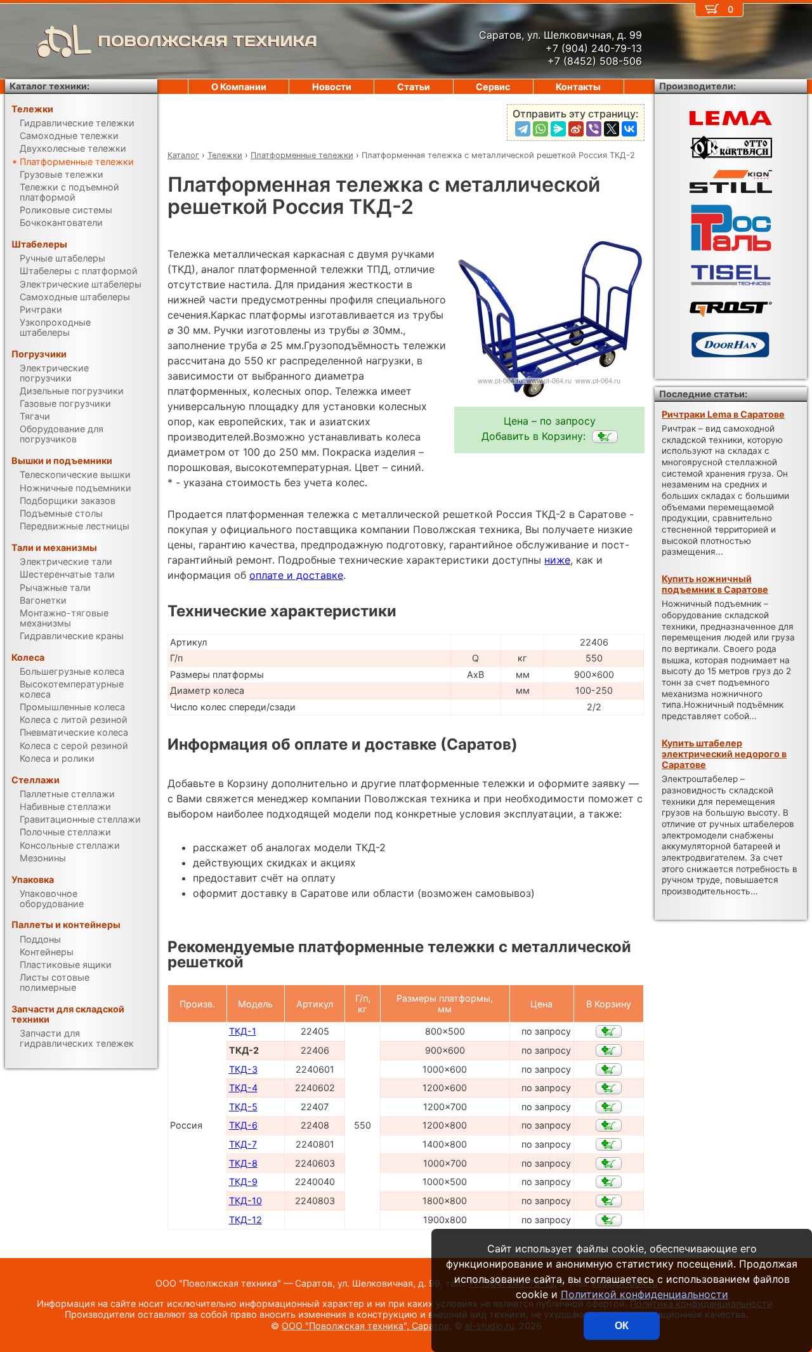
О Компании (238, 86)
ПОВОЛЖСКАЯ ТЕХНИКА (207, 41)
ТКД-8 (243, 1163)
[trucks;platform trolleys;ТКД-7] (609, 1144)
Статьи (413, 86)
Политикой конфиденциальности (644, 1294)
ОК (622, 1325)
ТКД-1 (242, 1031)
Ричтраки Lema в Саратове (723, 414)
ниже (557, 559)
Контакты (578, 86)
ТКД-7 (243, 1144)
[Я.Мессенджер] (558, 128)
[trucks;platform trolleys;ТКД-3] (609, 1069)
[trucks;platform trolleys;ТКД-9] (609, 1182)
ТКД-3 (243, 1069)
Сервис (493, 86)
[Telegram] (522, 128)
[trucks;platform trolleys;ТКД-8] (609, 1163)
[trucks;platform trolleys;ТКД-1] (609, 1031)
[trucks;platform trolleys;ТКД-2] (605, 436)
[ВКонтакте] (629, 128)
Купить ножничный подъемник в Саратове (715, 584)
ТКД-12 (245, 1219)
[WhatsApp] (540, 128)
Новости (331, 86)
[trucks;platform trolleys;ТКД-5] (609, 1107)
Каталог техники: (49, 86)
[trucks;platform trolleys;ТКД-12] (609, 1220)
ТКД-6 (243, 1125)
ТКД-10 (245, 1200)
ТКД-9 (243, 1181)
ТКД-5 (243, 1106)
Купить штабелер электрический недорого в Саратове (724, 754)
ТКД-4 (243, 1087)
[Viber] (593, 128)
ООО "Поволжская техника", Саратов (365, 1325)
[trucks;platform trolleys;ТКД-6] (609, 1125)
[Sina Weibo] (576, 128)
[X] (611, 128)
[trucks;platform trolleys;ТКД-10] (609, 1201)
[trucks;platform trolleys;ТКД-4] (609, 1088)
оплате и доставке (296, 575)
